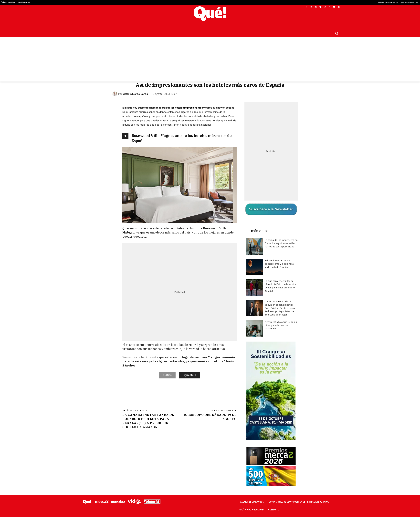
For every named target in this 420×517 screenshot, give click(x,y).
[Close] (267, 206)
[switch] (250, 257)
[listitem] (210, 250)
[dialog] (210, 259)
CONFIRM (187, 306)
